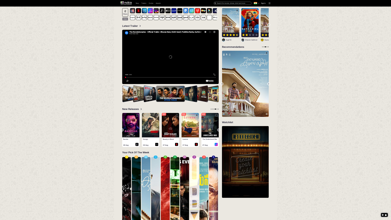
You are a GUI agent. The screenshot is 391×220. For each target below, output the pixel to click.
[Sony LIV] (156, 10)
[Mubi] (173, 10)
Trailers (143, 3)
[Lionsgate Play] (179, 10)
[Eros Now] (191, 10)
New (137, 3)
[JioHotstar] (150, 10)
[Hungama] (209, 10)
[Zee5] (162, 10)
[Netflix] (138, 10)
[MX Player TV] (185, 10)
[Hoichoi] (197, 10)
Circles (151, 3)
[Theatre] (132, 10)
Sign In (263, 3)
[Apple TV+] (168, 10)
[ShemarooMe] (203, 10)
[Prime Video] (144, 10)
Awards (158, 3)
